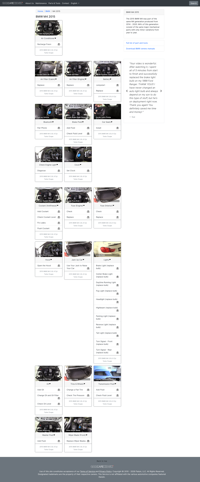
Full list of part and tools (137, 43)
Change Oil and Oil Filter (48, 395)
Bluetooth (48, 122)
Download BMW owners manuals (140, 48)
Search (194, 3)
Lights (106, 260)
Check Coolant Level (46, 217)
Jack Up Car (77, 260)
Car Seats (106, 122)
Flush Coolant (43, 228)
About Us (29, 3)
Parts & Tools (54, 3)
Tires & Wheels (77, 384)
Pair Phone (42, 128)
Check (69, 211)
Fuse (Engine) (77, 205)
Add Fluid (71, 128)
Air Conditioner (47, 38)
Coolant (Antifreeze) (48, 205)
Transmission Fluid (106, 384)
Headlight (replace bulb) (106, 299)
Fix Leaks (41, 223)
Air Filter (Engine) (77, 79)
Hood (47, 260)
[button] (127, 91)
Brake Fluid (77, 122)
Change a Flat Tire (75, 390)
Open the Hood (44, 265)
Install (98, 128)
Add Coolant (42, 211)
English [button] (74, 3)
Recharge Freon (44, 44)
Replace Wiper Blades (76, 441)
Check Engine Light (47, 165)
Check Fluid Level (74, 133)
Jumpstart (100, 85)
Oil (48, 384)
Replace (40, 85)
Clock (77, 165)
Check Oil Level (44, 404)
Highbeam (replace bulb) (107, 307)
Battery (106, 79)
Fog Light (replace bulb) (106, 291)
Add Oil (40, 390)
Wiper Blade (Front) (77, 435)
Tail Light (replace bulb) (106, 333)
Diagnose (41, 170)
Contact (65, 3)
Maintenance (41, 3)
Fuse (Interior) (106, 205)
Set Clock (71, 170)
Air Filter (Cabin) (48, 79)
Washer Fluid (47, 435)
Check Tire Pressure (75, 395)
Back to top (102, 461)
